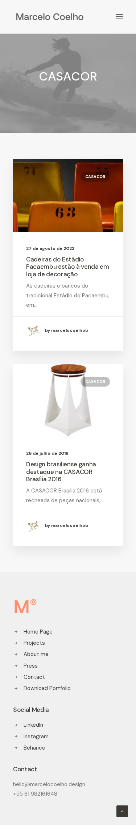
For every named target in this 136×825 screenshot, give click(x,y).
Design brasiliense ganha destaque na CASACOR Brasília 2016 (61, 471)
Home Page (38, 631)
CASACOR (95, 176)
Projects (34, 643)
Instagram (36, 736)
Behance (34, 747)
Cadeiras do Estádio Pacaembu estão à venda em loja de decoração (67, 266)
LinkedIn (33, 725)
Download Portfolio (47, 688)
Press (31, 665)
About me (36, 654)
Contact (34, 677)
